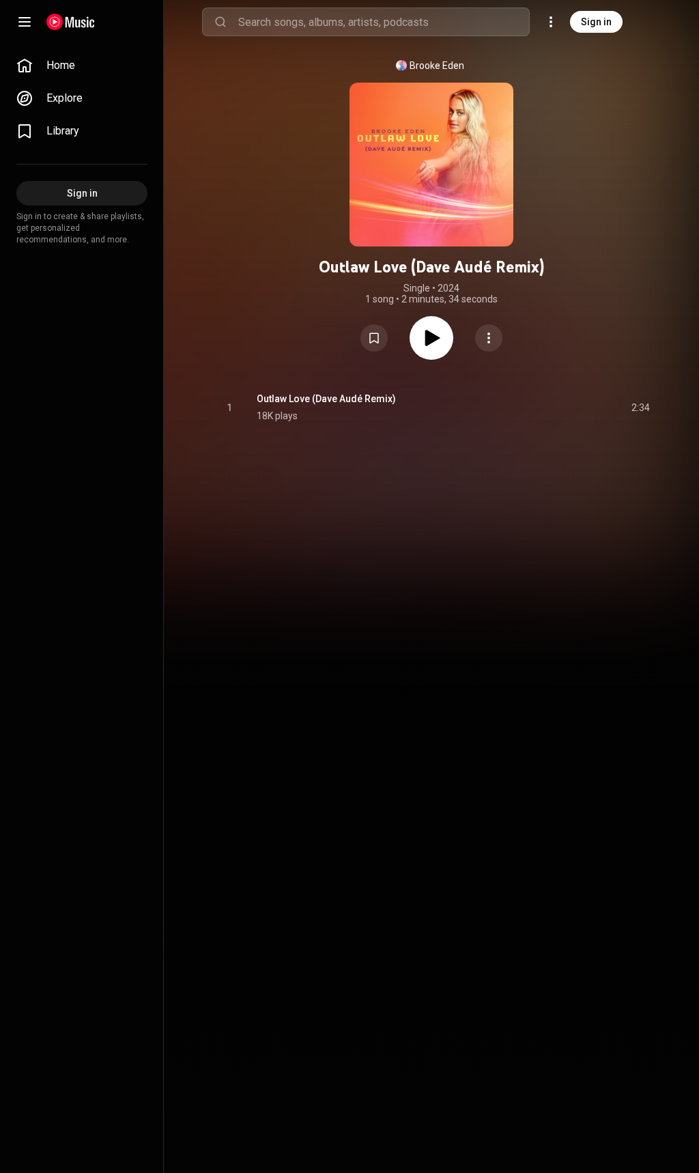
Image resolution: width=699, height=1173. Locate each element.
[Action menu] (488, 338)
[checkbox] (640, 407)
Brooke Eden (437, 65)
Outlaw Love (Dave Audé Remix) (326, 398)
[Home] (70, 22)
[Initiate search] (220, 22)
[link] (81, 65)
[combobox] (383, 22)
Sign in (596, 21)
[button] (374, 338)
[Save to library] (374, 338)
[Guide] (24, 22)
